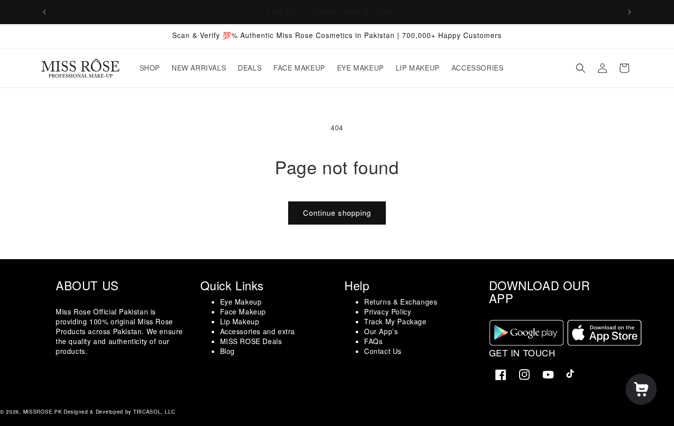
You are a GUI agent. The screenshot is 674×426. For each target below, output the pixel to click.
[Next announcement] (629, 11)
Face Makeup (243, 311)
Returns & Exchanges (400, 302)
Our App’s (381, 331)
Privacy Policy (387, 311)
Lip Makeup (240, 321)
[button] (581, 68)
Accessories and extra (258, 331)
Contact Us (383, 351)
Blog (227, 351)
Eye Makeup (241, 302)
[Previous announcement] (44, 11)
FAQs (373, 341)
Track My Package (395, 321)
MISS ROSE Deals (251, 341)
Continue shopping (337, 212)
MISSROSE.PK (42, 411)
